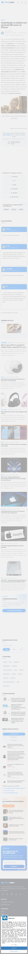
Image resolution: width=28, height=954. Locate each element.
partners (10, 922)
